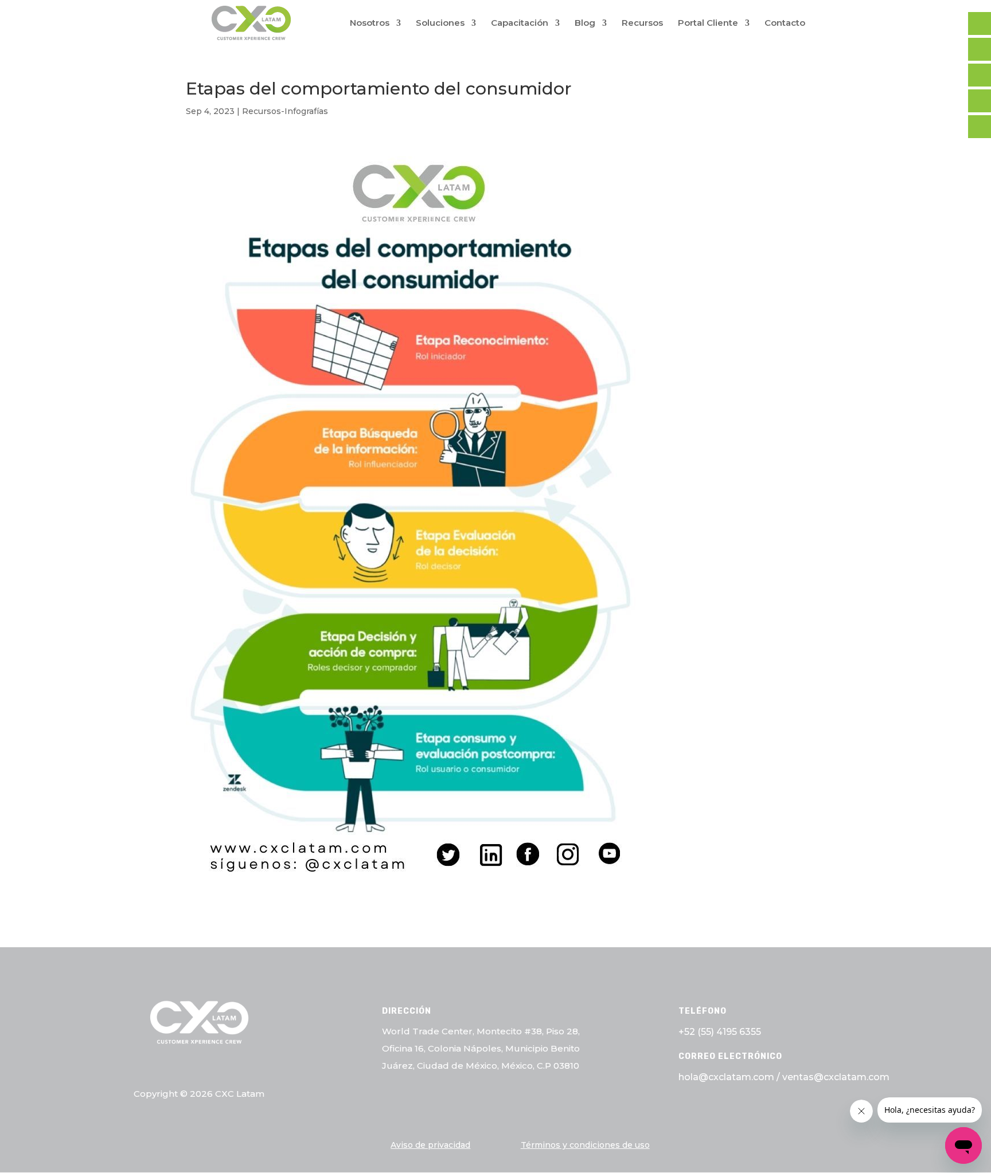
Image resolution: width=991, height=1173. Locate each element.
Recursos (642, 23)
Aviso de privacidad (430, 1145)
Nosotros (369, 23)
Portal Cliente (708, 23)
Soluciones (440, 23)
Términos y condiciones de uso (585, 1145)
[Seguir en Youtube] (254, 1068)
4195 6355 (738, 1031)
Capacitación (519, 23)
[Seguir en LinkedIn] (199, 1068)
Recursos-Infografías (285, 111)
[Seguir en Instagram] (226, 1068)
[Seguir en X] (171, 1068)
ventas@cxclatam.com (835, 1077)
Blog (585, 23)
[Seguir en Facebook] (143, 1068)
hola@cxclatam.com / (730, 1077)
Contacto (784, 23)
